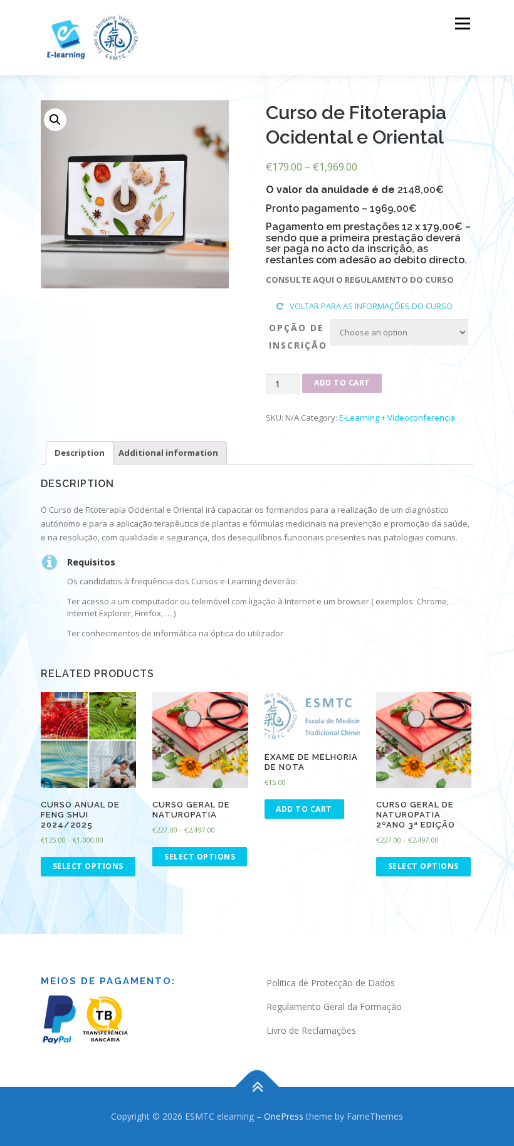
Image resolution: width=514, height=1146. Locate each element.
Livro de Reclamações (311, 1030)
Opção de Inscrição (298, 336)
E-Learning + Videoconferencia (397, 417)
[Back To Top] (257, 1087)
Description (80, 452)
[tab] (79, 453)
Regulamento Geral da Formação (334, 1006)
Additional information (168, 452)
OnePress (283, 1116)
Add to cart (342, 382)
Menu (462, 23)
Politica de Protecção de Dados (330, 983)
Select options (88, 866)
